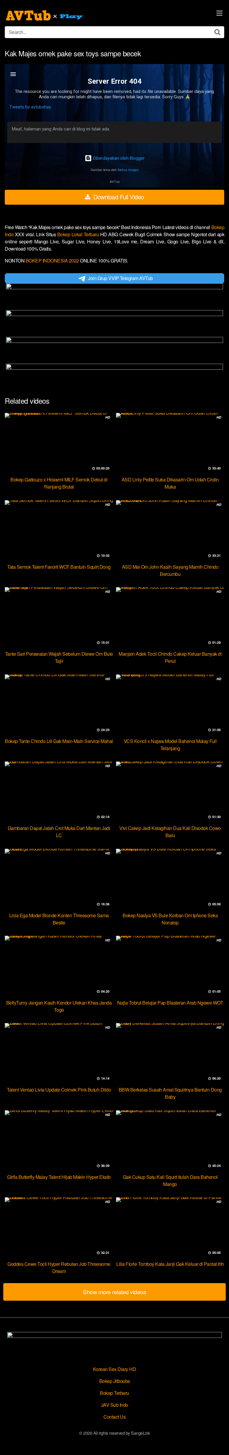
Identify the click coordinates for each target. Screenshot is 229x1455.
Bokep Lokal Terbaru (78, 234)
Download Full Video (118, 196)
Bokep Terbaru (114, 1392)
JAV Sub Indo (114, 1404)
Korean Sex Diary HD (114, 1369)
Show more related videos (114, 1292)
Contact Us (114, 1416)
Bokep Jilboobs (114, 1381)
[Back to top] (218, 1442)
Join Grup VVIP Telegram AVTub (120, 278)
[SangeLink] (45, 15)
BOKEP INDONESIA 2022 (52, 260)
